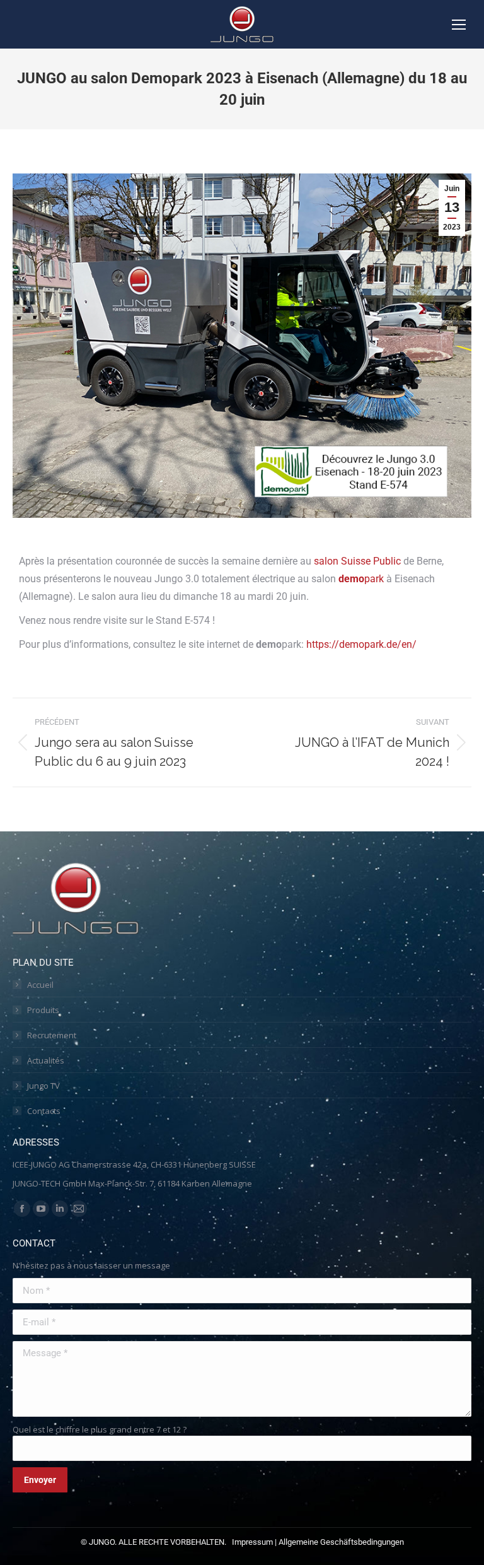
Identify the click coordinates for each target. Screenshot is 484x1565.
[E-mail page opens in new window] (79, 1208)
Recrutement (51, 1035)
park (361, 579)
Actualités (45, 1060)
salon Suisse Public (357, 561)
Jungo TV (43, 1085)
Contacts (43, 1111)
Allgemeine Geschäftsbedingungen (341, 1542)
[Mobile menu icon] (458, 24)
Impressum (252, 1542)
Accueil (40, 984)
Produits (43, 1010)
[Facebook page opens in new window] (22, 1208)
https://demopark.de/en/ (361, 644)
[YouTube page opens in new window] (41, 1208)
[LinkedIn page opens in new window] (60, 1208)
